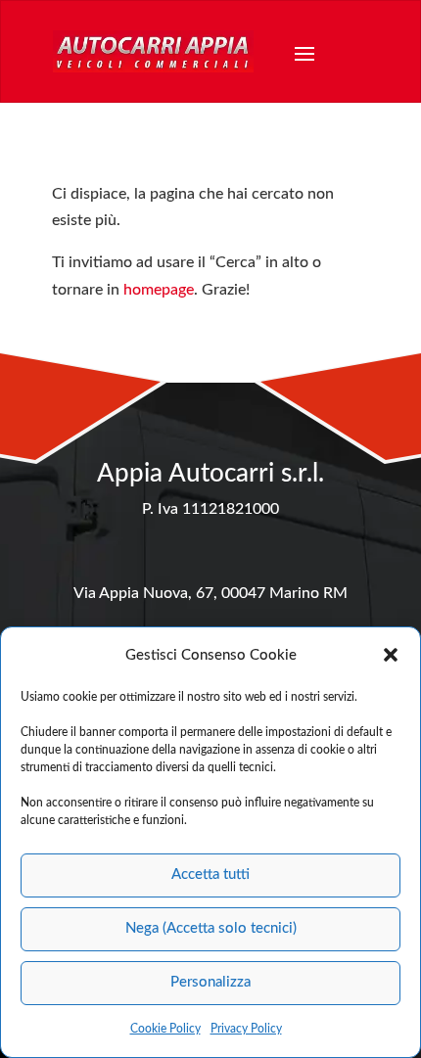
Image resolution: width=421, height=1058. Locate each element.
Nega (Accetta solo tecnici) (211, 928)
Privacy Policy (246, 1029)
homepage (158, 290)
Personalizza (210, 982)
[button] (390, 655)
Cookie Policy (165, 1029)
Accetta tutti (210, 874)
